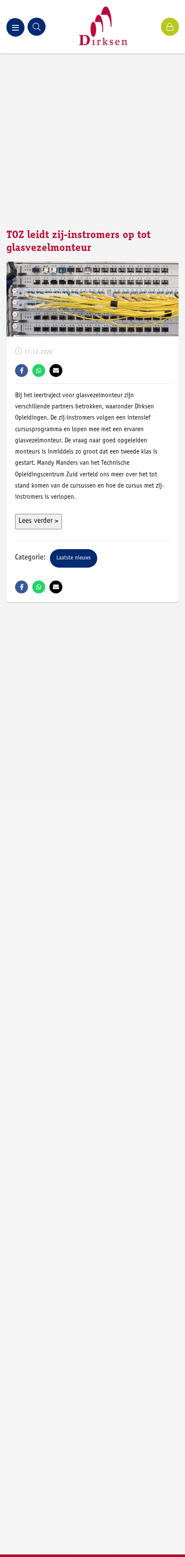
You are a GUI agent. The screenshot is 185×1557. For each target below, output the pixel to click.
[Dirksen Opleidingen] (103, 26)
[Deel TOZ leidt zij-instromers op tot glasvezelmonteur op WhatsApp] (38, 370)
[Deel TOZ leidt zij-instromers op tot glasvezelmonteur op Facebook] (21, 370)
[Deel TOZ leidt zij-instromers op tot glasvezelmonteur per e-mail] (55, 370)
